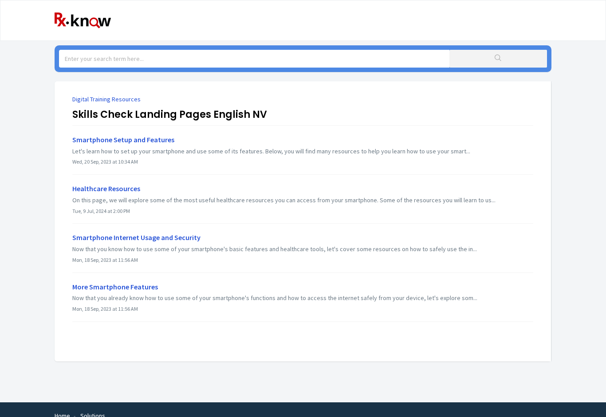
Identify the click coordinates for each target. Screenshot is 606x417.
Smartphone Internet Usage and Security (136, 237)
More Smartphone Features (115, 286)
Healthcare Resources (106, 188)
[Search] (498, 59)
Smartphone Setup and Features (123, 139)
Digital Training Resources (106, 99)
